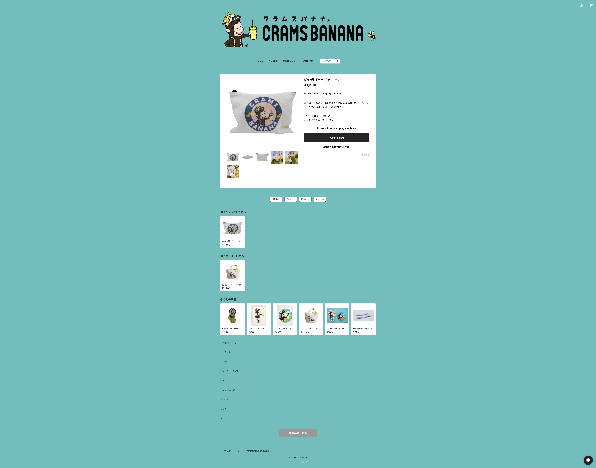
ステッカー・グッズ (229, 371)
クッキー (224, 409)
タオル (223, 380)
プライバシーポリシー (232, 451)
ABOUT (273, 61)
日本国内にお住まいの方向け (337, 147)
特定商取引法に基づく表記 (257, 451)
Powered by (294, 462)
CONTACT (309, 61)
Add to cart (337, 137)
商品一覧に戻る (298, 433)
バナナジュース (227, 390)
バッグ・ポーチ (227, 352)
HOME (259, 61)
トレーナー (225, 399)
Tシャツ (224, 361)
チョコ (223, 418)
